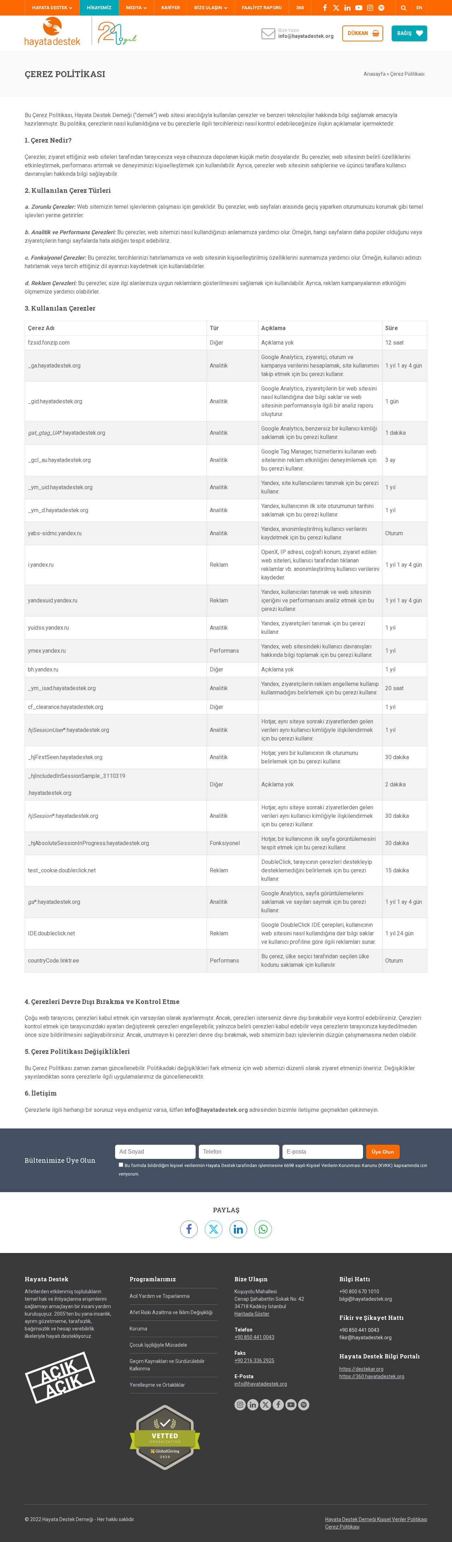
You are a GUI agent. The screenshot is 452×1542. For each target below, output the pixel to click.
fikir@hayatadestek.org (365, 1337)
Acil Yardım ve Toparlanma (160, 1296)
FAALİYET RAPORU (262, 7)
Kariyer (170, 7)
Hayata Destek (49, 7)
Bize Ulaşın (208, 7)
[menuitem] (419, 8)
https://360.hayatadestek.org (371, 1376)
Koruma (138, 1329)
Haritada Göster (251, 1314)
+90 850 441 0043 (254, 1337)
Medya (134, 7)
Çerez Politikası (342, 1527)
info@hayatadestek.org (260, 1384)
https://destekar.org (361, 1369)
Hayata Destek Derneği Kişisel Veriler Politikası (376, 1519)
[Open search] (403, 8)
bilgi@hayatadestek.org (365, 1299)
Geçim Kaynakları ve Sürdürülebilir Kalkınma (167, 1364)
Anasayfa (375, 74)
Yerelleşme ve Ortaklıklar (157, 1385)
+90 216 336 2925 (254, 1360)
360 (300, 7)
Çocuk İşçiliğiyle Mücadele (158, 1345)
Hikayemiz (99, 7)
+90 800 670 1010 (359, 1291)
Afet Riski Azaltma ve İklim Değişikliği (171, 1312)
